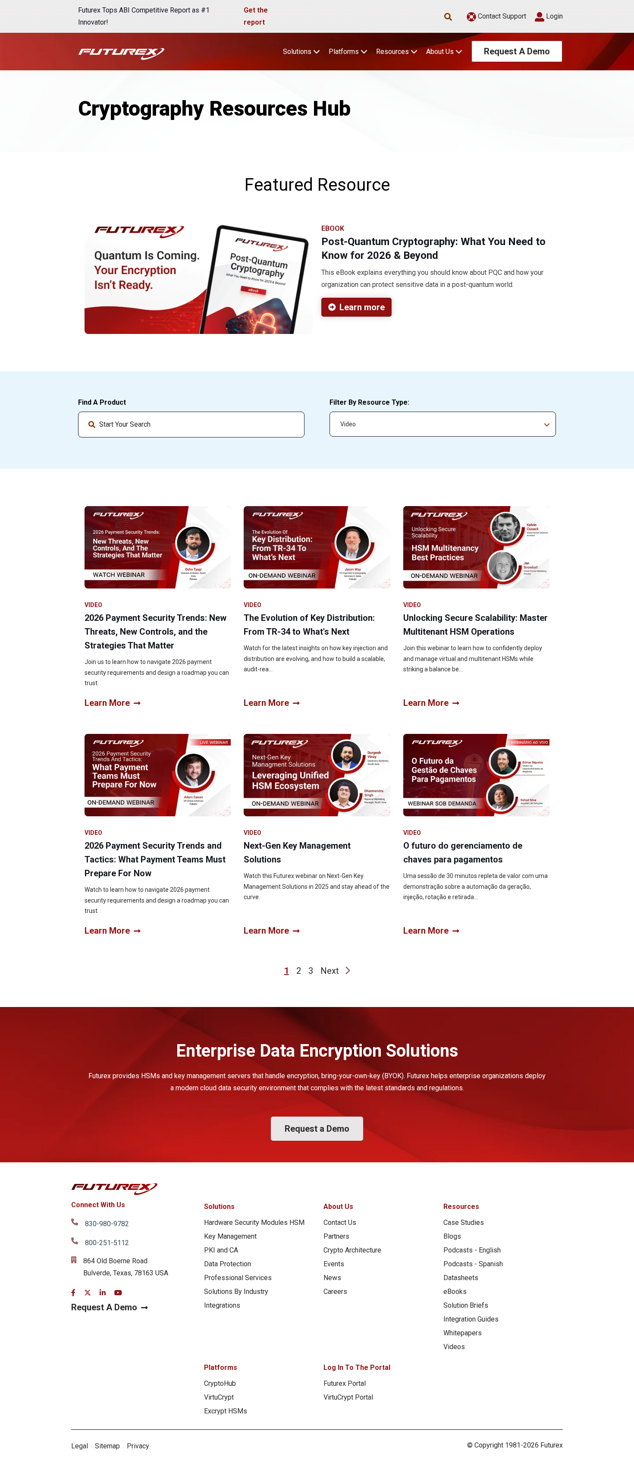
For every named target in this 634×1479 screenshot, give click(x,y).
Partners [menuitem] (336, 1236)
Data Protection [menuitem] (227, 1264)
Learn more (362, 307)
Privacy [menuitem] (138, 1446)
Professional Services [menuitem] (238, 1278)
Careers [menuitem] (335, 1291)
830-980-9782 (107, 1224)
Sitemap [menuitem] (107, 1446)
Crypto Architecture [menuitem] (352, 1250)
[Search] (290, 424)
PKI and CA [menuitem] (221, 1250)
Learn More (107, 703)
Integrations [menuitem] (222, 1305)
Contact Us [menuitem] (339, 1222)
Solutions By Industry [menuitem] (236, 1291)
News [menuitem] (332, 1278)
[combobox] (191, 424)
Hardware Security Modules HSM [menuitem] (254, 1222)
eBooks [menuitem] (455, 1291)
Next (329, 971)
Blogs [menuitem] (452, 1236)
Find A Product (102, 402)
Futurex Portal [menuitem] (344, 1383)
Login (553, 16)
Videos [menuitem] (454, 1347)
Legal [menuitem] (79, 1446)
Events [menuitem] (333, 1264)
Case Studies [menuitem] (463, 1222)
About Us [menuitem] (338, 1206)
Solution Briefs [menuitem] (465, 1305)
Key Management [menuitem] (230, 1236)
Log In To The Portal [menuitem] (356, 1367)
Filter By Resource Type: (369, 402)
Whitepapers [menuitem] (462, 1333)
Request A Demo (517, 51)
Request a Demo (317, 1128)
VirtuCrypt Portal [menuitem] (348, 1397)
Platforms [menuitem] (220, 1367)
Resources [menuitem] (461, 1206)
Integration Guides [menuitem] (471, 1319)
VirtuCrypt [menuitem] (219, 1397)
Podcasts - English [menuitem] (472, 1250)
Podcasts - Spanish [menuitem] (473, 1264)
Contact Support (501, 16)
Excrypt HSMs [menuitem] (225, 1411)
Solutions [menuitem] (219, 1206)
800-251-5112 (107, 1243)
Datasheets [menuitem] (460, 1278)
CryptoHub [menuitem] (220, 1383)
